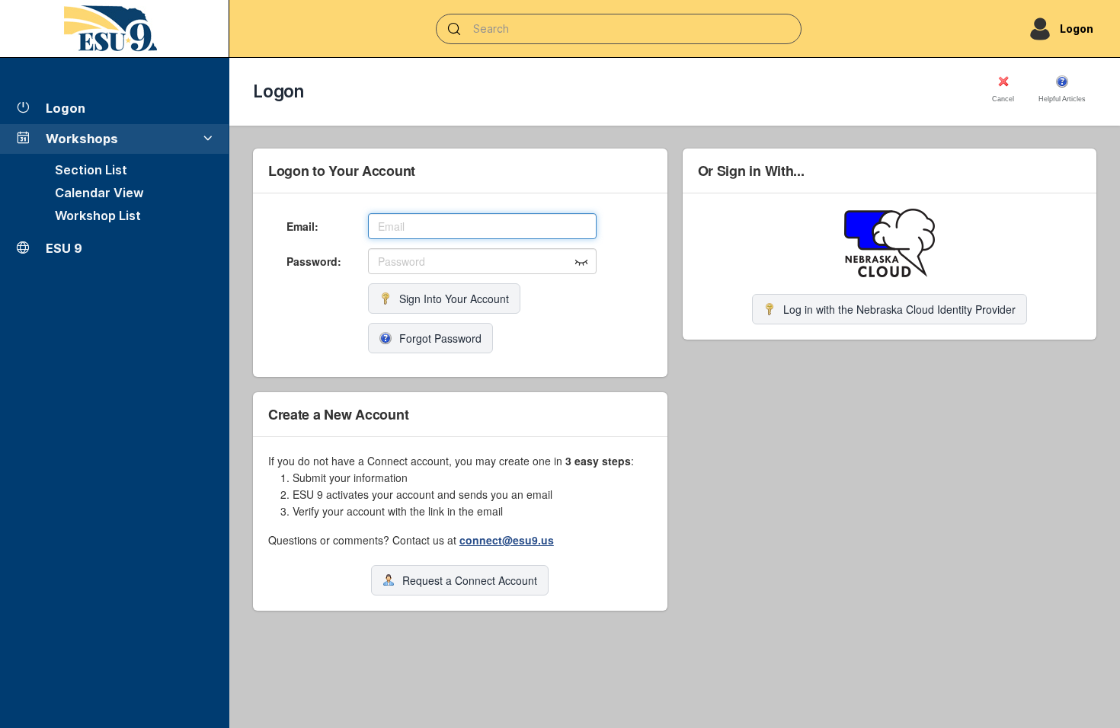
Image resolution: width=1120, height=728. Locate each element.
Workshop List (98, 215)
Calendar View (99, 192)
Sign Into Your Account (454, 298)
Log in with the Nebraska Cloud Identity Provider (899, 309)
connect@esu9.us (506, 540)
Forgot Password (440, 338)
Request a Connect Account (469, 580)
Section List (91, 169)
